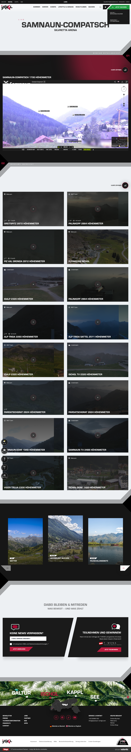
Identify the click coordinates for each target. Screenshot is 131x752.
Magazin (122, 2)
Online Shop (114, 725)
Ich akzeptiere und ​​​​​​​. (31, 644)
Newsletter (7, 716)
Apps (26, 723)
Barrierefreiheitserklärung (66, 741)
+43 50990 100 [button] (94, 719)
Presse (5, 718)
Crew (128, 2)
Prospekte (7, 723)
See (22, 2)
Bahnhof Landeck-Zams (120, 697)
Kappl (16, 2)
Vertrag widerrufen (80, 741)
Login (65, 2)
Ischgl (10, 2)
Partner (27, 718)
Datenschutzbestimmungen (38, 644)
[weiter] (125, 568)
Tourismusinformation (11, 721)
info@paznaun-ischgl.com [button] (97, 721)
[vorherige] (6, 568)
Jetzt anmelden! (19, 649)
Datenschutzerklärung (45, 741)
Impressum (33, 741)
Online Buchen (115, 719)
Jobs (26, 716)
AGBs (24, 644)
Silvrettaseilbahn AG (111, 2)
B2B (25, 721)
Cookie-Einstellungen (94, 741)
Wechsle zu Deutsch (58, 726)
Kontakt (6, 726)
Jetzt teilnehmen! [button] (111, 649)
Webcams (113, 721)
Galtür (3, 2)
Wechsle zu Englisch (74, 726)
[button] (100, 7)
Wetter (112, 723)
